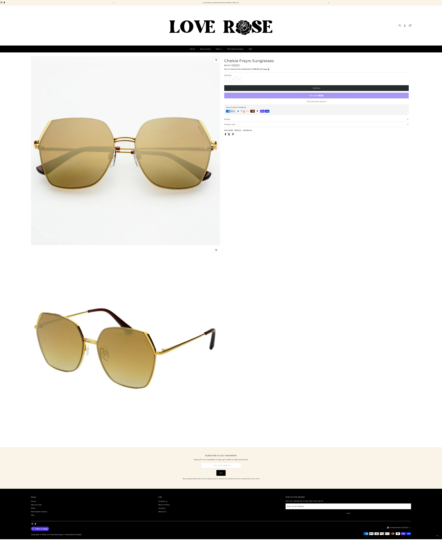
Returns (238, 130)
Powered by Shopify (73, 534)
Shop (218, 49)
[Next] (328, 2)
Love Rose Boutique (54, 534)
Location (162, 508)
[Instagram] (1, 3)
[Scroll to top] (437, 535)
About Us (162, 512)
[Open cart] (410, 25)
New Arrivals (205, 49)
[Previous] (113, 2)
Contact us (247, 130)
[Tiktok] (4, 3)
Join (221, 473)
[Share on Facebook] (226, 135)
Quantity (228, 75)
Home (192, 49)
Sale (250, 49)
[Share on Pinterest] (233, 135)
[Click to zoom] (216, 60)
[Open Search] (400, 25)
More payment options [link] (316, 101)
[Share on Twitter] (229, 135)
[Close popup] (437, 490)
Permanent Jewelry (235, 49)
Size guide (228, 130)
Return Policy (164, 505)
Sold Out (316, 88)
